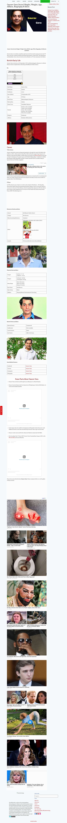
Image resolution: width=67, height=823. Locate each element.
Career (36, 803)
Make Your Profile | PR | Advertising (42, 810)
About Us (36, 800)
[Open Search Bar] (58, 1)
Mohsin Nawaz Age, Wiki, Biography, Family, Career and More (53, 29)
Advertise (37, 802)
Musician (30, 1)
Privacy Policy (38, 812)
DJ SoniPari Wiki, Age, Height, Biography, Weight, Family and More (53, 16)
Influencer (36, 1)
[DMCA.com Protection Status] (12, 816)
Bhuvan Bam (12, 437)
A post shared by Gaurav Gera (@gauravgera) (24, 423)
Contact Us (53, 1)
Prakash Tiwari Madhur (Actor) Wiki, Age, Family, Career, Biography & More (53, 11)
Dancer (24, 1)
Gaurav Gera (29, 366)
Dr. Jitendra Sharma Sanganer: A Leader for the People (53, 20)
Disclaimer (37, 807)
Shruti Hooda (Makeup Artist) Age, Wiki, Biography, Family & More (53, 25)
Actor (18, 1)
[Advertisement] (27, 40)
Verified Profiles (45, 1)
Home (13, 1)
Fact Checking (38, 808)
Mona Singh (38, 155)
